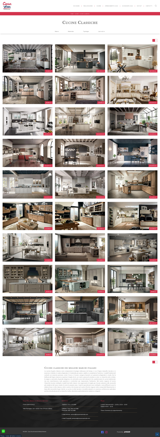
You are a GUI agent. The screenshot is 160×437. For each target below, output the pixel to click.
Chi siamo (76, 6)
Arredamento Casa (111, 6)
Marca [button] (57, 31)
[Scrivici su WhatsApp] (3, 431)
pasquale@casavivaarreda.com (81, 418)
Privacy (2, 436)
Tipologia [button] (86, 31)
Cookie (7, 436)
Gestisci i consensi (16, 436)
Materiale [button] (71, 31)
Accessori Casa (127, 6)
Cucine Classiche (85, 13)
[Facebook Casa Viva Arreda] (102, 432)
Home (72, 13)
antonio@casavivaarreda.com (79, 414)
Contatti (149, 6)
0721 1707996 (72, 404)
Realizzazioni (88, 6)
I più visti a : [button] (101, 31)
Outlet (139, 6)
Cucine (99, 6)
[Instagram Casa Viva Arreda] (106, 432)
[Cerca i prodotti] (156, 6)
